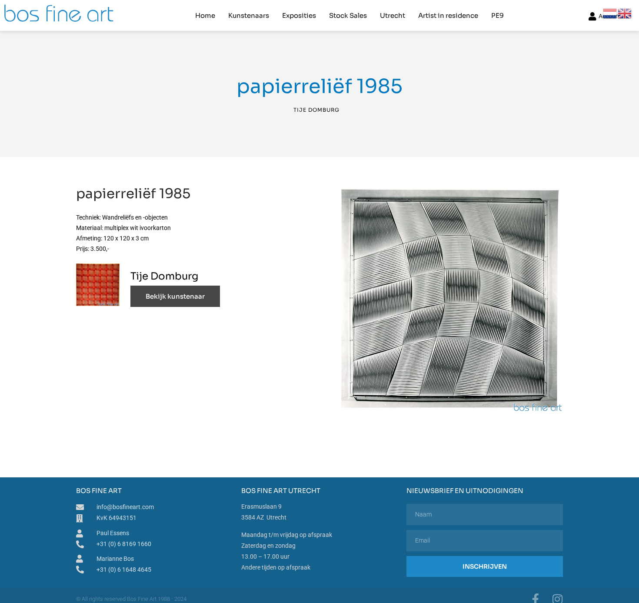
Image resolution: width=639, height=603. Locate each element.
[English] (625, 13)
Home (205, 15)
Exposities (299, 15)
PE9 (497, 15)
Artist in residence (448, 15)
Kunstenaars (248, 15)
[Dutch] (610, 13)
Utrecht (392, 15)
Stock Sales (348, 15)
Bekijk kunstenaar (175, 296)
